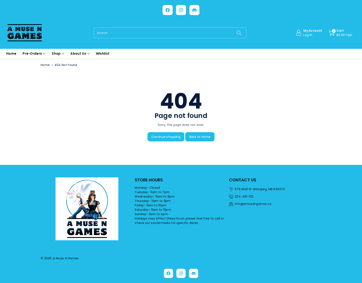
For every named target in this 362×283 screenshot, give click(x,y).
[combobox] (170, 33)
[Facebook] (168, 10)
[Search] (238, 33)
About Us (78, 53)
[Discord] (194, 10)
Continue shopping (165, 137)
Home (45, 65)
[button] (340, 32)
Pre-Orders (32, 53)
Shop (56, 53)
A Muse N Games (66, 258)
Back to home (200, 137)
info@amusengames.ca (253, 204)
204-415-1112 (244, 196)
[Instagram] (181, 10)
